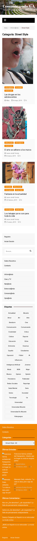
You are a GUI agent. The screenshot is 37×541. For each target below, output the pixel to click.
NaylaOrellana (20, 464)
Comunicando (25, 327)
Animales (8, 187)
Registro (7, 237)
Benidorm (12, 322)
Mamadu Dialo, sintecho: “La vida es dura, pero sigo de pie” (24, 481)
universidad (18, 402)
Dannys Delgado (8, 517)
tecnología (13, 398)
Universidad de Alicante (18, 412)
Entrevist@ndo (9, 289)
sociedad (25, 393)
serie (27, 388)
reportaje (26, 383)
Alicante (26, 313)
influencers (18, 360)
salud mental (12, 388)
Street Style (8, 90)
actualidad (11, 313)
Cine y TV (7, 279)
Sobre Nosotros (10, 261)
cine (26, 322)
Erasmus (26, 346)
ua (27, 398)
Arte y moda (9, 142)
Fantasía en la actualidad (15, 194)
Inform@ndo (9, 87)
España (10, 351)
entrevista (11, 346)
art (19, 318)
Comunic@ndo (9, 293)
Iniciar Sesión (9, 241)
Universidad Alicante (18, 407)
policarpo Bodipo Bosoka (24, 487)
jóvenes (27, 365)
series (11, 393)
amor (9, 318)
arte (28, 318)
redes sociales (12, 383)
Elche (26, 341)
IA (29, 355)
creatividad (12, 332)
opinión (27, 374)
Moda (9, 369)
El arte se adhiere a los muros (17, 150)
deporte (25, 336)
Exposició (10, 355)
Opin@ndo (8, 298)
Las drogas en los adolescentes (12, 95)
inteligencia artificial (13, 365)
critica (26, 332)
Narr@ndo (7, 284)
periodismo (12, 379)
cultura (11, 336)
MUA (18, 369)
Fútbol (21, 355)
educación (12, 341)
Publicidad (25, 379)
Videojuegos (18, 416)
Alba (7, 100)
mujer (28, 369)
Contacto (7, 266)
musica (9, 374)
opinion (18, 374)
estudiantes (25, 351)
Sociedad (19, 87)
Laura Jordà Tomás (12, 153)
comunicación (11, 327)
